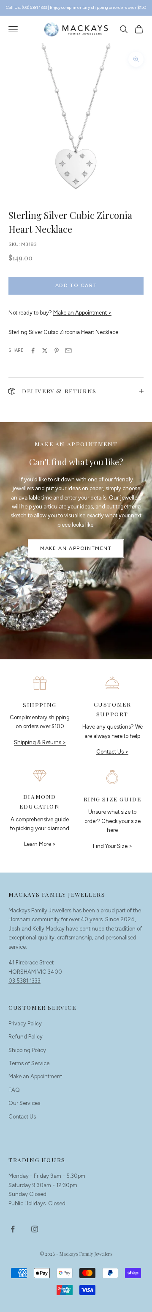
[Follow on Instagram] (34, 1229)
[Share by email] (68, 350)
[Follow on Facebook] (12, 1229)
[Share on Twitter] (44, 350)
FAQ (14, 1090)
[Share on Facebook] (33, 350)
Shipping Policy (27, 1050)
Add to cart (76, 285)
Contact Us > (112, 752)
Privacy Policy (25, 1023)
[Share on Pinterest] (56, 350)
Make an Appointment (75, 548)
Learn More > (40, 844)
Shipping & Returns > (40, 742)
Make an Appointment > (82, 312)
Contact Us (22, 1116)
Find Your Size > (112, 846)
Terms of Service (28, 1063)
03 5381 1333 (24, 981)
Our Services (24, 1103)
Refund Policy (25, 1036)
